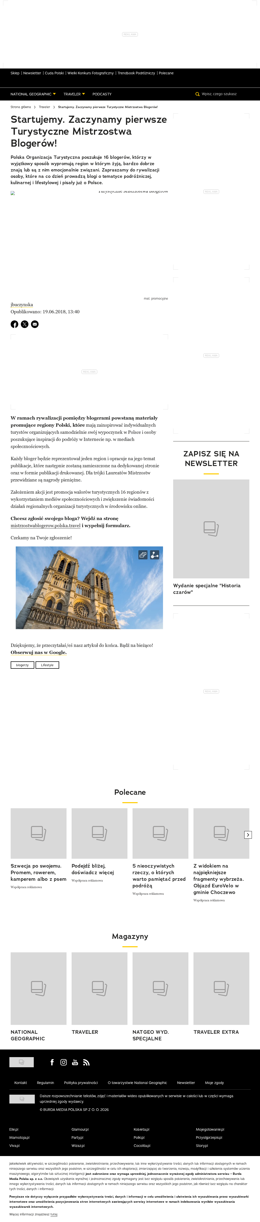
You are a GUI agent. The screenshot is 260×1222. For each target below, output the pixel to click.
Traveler (44, 107)
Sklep (15, 73)
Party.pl (77, 1137)
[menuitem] (33, 94)
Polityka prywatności (81, 1082)
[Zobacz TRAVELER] (99, 988)
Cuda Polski (54, 73)
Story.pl (202, 1145)
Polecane (166, 73)
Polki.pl (139, 1137)
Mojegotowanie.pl (210, 1129)
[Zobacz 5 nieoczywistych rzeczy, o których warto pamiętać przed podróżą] (160, 833)
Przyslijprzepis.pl (209, 1137)
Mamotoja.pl (19, 1137)
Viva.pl (14, 1145)
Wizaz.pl (78, 1145)
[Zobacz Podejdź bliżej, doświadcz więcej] (99, 833)
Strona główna (21, 107)
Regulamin (45, 1082)
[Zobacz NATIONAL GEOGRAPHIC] (39, 988)
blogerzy (22, 665)
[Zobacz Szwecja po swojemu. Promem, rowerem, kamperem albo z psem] (39, 833)
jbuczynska (22, 304)
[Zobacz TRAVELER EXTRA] (221, 988)
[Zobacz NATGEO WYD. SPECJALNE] (160, 988)
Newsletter (32, 73)
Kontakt (20, 1082)
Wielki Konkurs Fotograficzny (91, 73)
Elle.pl (13, 1129)
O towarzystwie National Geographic (137, 1082)
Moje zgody (214, 1082)
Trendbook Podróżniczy (136, 73)
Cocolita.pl (142, 1145)
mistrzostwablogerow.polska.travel (45, 525)
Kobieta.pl (141, 1129)
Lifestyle (47, 665)
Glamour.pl (80, 1129)
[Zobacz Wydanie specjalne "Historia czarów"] (211, 528)
